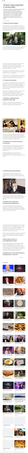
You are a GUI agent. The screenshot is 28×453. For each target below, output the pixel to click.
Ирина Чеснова (7, 20)
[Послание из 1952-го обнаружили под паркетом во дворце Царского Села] (8, 293)
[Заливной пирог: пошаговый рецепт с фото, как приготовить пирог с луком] (8, 375)
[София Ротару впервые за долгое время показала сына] (19, 387)
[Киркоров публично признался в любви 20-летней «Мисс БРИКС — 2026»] (8, 352)
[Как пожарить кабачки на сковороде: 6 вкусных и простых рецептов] (8, 363)
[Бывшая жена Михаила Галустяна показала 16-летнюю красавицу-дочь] (8, 305)
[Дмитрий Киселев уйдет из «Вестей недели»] (8, 270)
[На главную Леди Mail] (4, 1)
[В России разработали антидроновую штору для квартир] (8, 422)
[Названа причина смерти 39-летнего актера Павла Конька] (8, 317)
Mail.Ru (1, 452)
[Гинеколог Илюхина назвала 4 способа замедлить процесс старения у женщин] (19, 375)
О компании (4, 452)
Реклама (7, 452)
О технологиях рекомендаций (15, 452)
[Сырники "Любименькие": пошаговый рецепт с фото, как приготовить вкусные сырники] (19, 281)
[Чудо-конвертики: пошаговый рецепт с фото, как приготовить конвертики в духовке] (19, 328)
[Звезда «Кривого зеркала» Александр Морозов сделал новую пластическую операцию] (19, 293)
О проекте (10, 452)
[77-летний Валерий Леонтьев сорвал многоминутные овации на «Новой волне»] (8, 410)
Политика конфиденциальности (22, 452)
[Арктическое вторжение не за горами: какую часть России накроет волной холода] (19, 398)
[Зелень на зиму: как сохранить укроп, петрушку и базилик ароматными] (19, 410)
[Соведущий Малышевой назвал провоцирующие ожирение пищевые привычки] (19, 305)
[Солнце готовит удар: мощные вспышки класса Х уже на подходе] (8, 433)
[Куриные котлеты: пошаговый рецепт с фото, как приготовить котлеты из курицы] (19, 422)
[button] (14, 38)
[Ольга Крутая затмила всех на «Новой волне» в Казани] (8, 340)
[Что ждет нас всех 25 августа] (19, 270)
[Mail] (2, 1)
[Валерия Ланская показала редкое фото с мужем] (8, 445)
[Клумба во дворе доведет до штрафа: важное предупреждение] (19, 317)
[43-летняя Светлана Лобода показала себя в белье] (19, 433)
